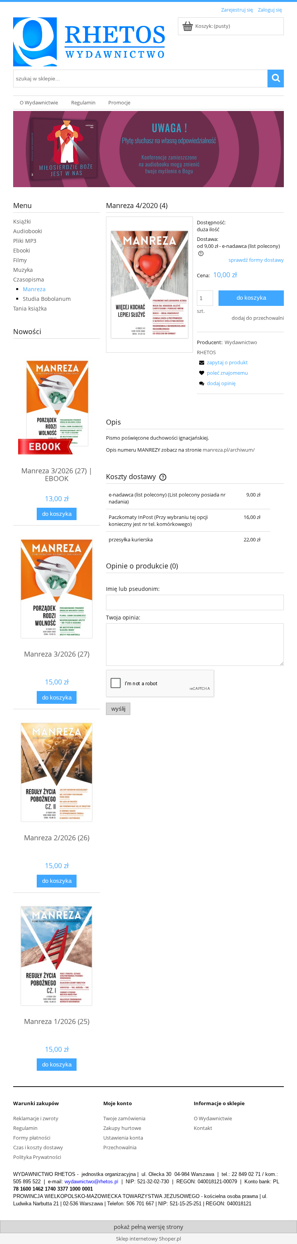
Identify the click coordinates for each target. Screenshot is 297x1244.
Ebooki (21, 250)
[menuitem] (39, 102)
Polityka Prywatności (37, 1157)
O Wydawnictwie (213, 1118)
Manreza (34, 289)
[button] (222, 362)
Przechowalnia (120, 1147)
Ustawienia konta (123, 1137)
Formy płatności (31, 1137)
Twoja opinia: (123, 617)
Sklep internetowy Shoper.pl (148, 1238)
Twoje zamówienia (124, 1118)
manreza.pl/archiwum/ (229, 449)
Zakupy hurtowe (122, 1128)
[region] (148, 149)
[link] (148, 149)
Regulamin (25, 1128)
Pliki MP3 (24, 240)
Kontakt (203, 1128)
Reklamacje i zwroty (35, 1118)
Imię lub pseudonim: (133, 588)
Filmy (20, 260)
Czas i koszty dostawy (38, 1147)
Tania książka (30, 308)
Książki (22, 221)
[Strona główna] (89, 41)
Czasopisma (28, 279)
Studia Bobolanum (47, 298)
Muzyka (23, 269)
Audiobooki (27, 231)
